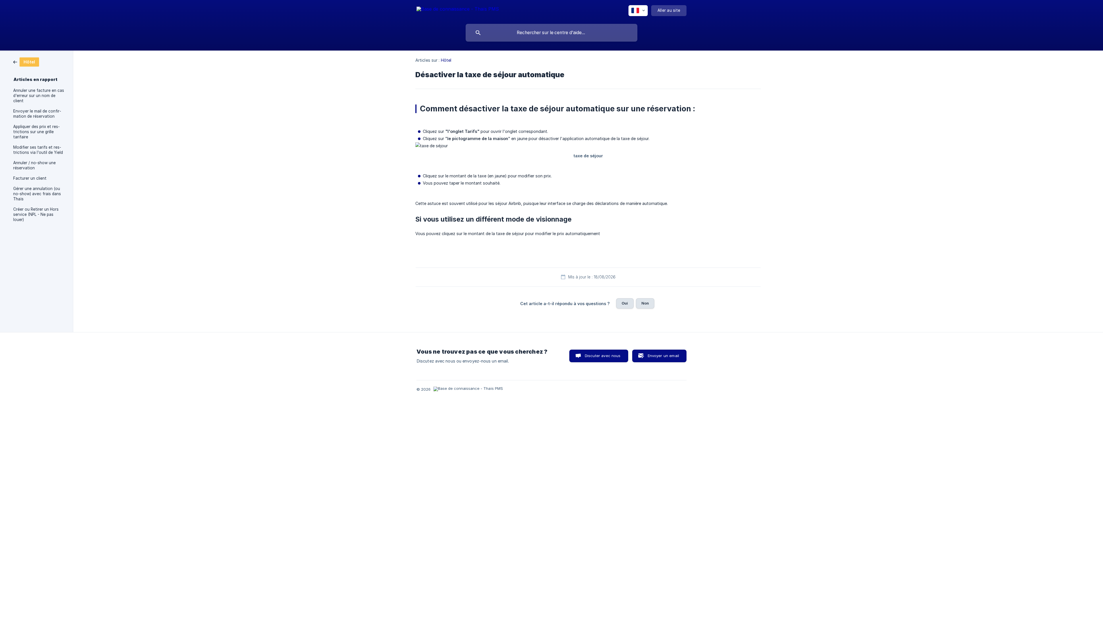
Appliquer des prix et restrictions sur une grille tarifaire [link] (36, 131)
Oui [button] (625, 303)
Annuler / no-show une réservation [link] (34, 165)
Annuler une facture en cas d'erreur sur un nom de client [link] (38, 95)
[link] (26, 61)
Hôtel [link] (446, 60)
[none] (457, 10)
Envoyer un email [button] (663, 355)
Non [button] (645, 303)
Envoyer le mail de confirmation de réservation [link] (37, 114)
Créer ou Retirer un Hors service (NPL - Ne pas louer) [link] (36, 214)
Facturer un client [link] (30, 178)
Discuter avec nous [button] (603, 355)
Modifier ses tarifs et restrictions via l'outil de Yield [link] (38, 150)
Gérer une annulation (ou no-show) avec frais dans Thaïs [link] (37, 193)
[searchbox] (551, 33)
